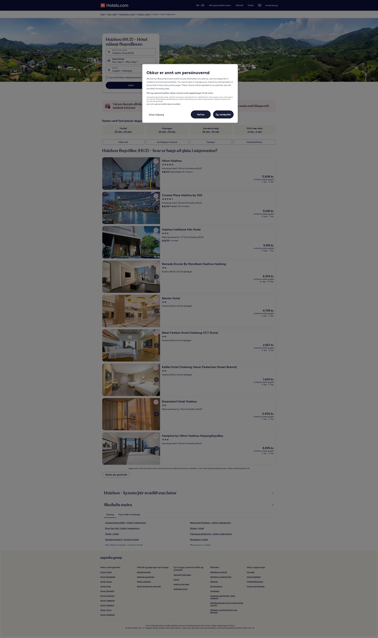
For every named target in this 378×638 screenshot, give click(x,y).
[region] (190, 93)
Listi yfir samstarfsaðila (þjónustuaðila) (163, 104)
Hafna (201, 114)
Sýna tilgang (156, 114)
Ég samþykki (223, 114)
